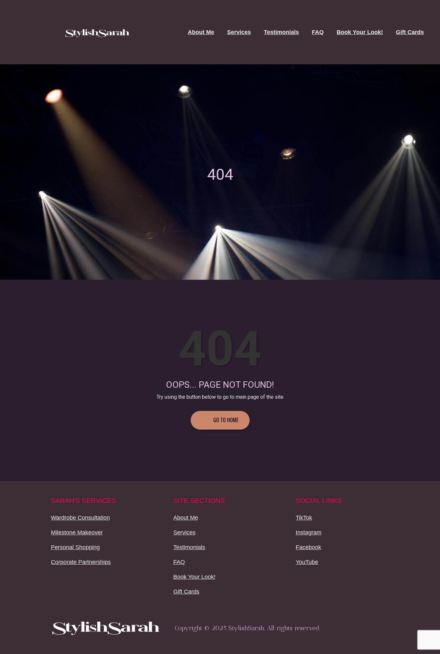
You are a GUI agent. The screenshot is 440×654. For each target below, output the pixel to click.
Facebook (308, 547)
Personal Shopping (75, 547)
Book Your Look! (360, 32)
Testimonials (281, 32)
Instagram (308, 532)
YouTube (307, 562)
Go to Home (225, 420)
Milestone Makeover (77, 532)
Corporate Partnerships (81, 562)
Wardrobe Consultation (80, 517)
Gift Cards (410, 32)
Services (239, 32)
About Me (201, 32)
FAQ (318, 32)
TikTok (304, 517)
